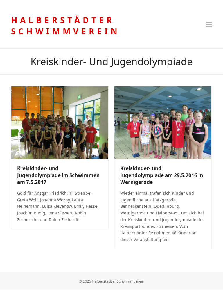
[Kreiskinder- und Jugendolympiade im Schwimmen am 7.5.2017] (59, 122)
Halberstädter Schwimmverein (65, 26)
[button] (209, 24)
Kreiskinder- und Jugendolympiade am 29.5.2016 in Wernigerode (161, 175)
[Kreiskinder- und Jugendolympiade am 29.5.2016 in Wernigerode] (162, 122)
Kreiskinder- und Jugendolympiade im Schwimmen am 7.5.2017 (58, 175)
